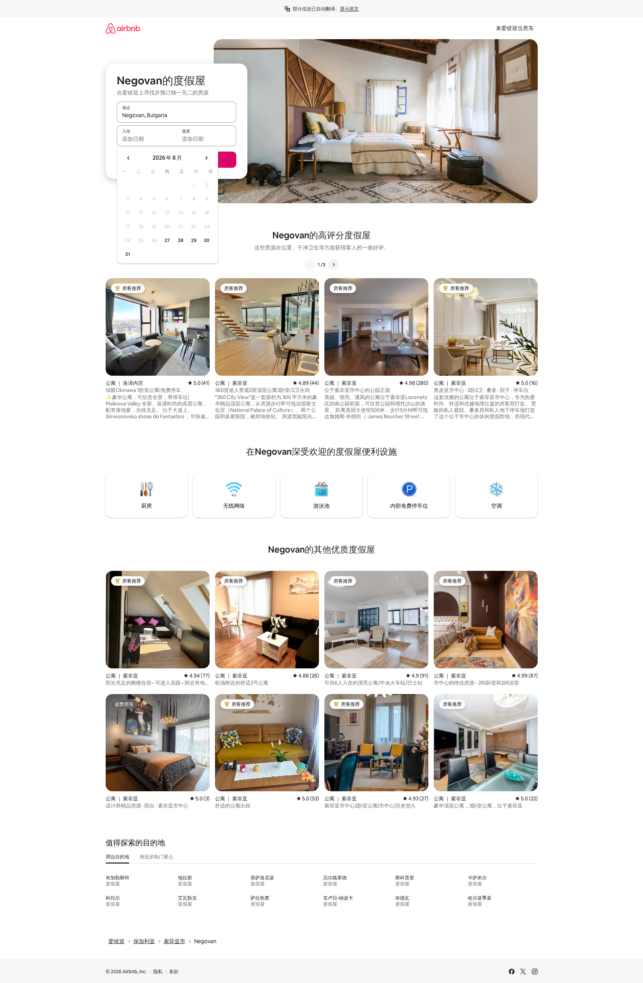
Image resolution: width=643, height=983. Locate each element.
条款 (174, 971)
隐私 (158, 971)
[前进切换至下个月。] (206, 158)
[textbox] (146, 139)
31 (127, 254)
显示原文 (349, 9)
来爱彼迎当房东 (515, 28)
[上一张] (309, 264)
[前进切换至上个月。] (129, 158)
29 (193, 240)
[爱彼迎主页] (123, 28)
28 (180, 240)
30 (207, 240)
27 (167, 240)
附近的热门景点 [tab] (156, 857)
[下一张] (333, 264)
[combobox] (176, 115)
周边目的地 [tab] (117, 857)
